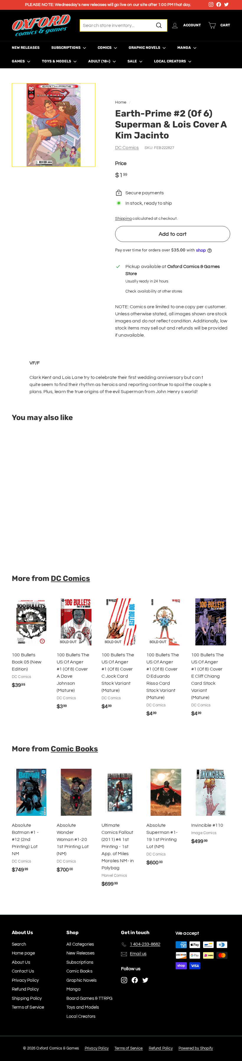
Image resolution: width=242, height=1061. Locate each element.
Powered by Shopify (196, 1048)
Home (121, 102)
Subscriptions (66, 48)
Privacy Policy (25, 980)
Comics (105, 48)
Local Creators (170, 61)
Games (19, 61)
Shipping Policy (27, 998)
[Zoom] (53, 125)
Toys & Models (57, 61)
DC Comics (127, 147)
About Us (21, 962)
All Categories (80, 944)
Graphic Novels (145, 48)
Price (121, 163)
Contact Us (23, 971)
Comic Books (74, 748)
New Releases (26, 48)
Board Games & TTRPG (89, 998)
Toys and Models (82, 1007)
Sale (132, 61)
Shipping (123, 219)
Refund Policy (25, 989)
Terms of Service (28, 1007)
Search (19, 944)
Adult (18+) (99, 61)
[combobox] (123, 25)
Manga (184, 48)
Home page (23, 953)
